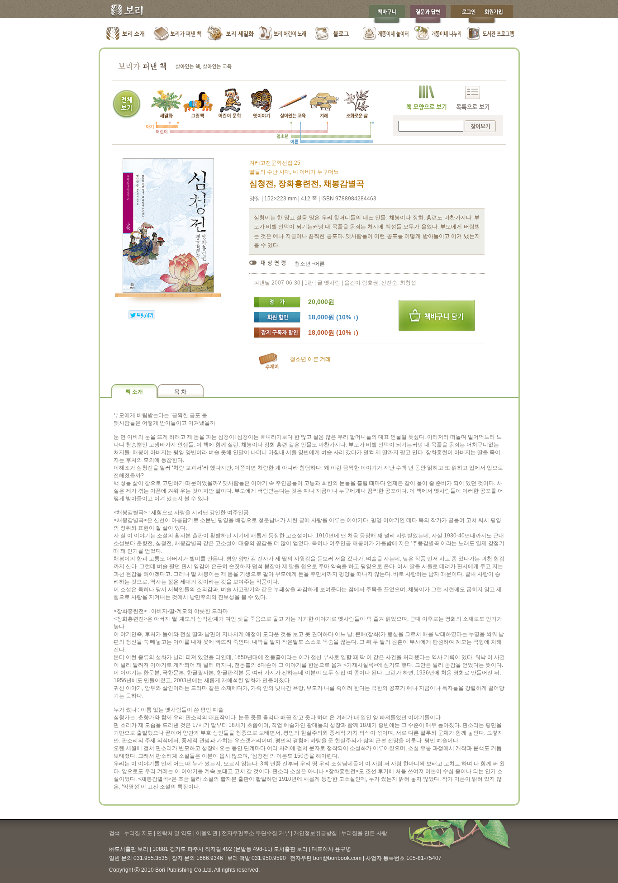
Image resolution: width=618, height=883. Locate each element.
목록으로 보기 (472, 97)
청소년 (298, 359)
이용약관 (207, 833)
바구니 (436, 316)
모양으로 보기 (426, 97)
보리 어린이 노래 (282, 34)
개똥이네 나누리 (438, 34)
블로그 (334, 34)
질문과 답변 (428, 14)
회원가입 (498, 14)
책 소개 (134, 392)
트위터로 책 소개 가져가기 (141, 314)
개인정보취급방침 (315, 833)
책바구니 (387, 14)
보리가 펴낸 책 (178, 34)
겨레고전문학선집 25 (274, 163)
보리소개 (126, 34)
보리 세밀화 (230, 34)
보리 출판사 (124, 11)
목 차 (180, 392)
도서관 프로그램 (490, 34)
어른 (313, 359)
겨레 (325, 359)
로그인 (466, 14)
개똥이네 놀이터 (386, 34)
